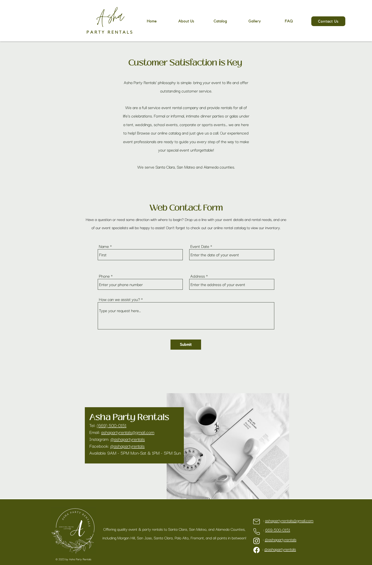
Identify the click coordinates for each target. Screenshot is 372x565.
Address (197, 276)
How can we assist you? (119, 299)
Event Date (199, 246)
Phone (104, 276)
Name (104, 246)
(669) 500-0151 (111, 425)
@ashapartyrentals (127, 438)
